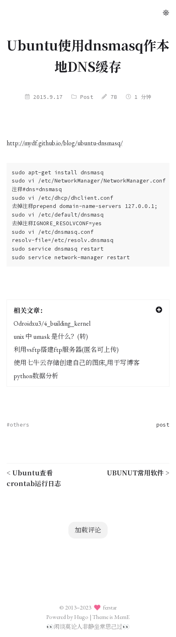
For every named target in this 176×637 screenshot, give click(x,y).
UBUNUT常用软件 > (138, 472)
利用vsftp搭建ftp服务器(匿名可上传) (66, 349)
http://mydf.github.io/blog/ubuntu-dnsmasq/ (65, 143)
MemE (122, 617)
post (162, 424)
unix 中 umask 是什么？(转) (51, 336)
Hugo (81, 617)
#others (18, 424)
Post (86, 97)
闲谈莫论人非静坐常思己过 (88, 626)
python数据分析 (36, 376)
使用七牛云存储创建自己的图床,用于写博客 (77, 362)
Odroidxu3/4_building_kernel (52, 323)
